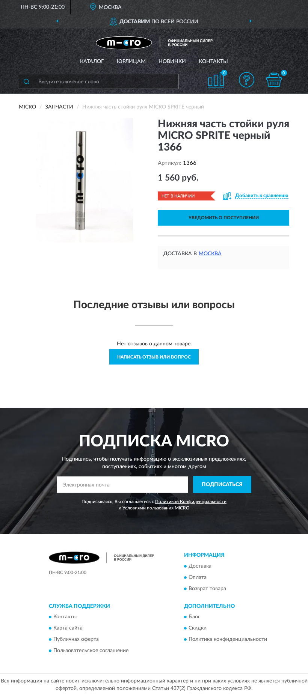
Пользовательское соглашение (90, 651)
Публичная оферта (76, 639)
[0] (274, 79)
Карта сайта (68, 628)
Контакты (213, 61)
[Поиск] (26, 81)
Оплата (198, 577)
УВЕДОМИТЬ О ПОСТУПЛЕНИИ (224, 217)
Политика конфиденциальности (228, 639)
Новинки (172, 61)
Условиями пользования (148, 508)
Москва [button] (210, 253)
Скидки (198, 628)
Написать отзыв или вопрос (154, 357)
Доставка (200, 566)
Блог (194, 617)
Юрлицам (131, 61)
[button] (247, 79)
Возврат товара (207, 588)
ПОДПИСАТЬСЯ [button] (222, 484)
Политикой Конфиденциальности (190, 501)
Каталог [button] (92, 61)
